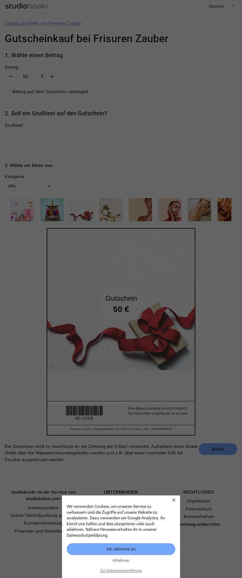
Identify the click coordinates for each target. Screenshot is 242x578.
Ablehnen (121, 560)
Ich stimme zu (121, 549)
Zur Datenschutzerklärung (121, 571)
